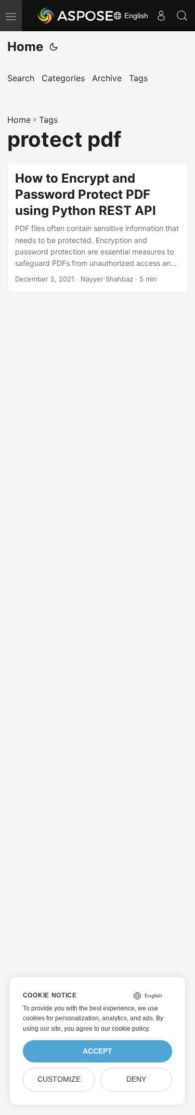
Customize (59, 1079)
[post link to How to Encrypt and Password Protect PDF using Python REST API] (97, 227)
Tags (48, 119)
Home (25, 46)
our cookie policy (124, 1028)
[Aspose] (76, 15)
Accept (97, 1051)
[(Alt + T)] (53, 46)
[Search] (182, 15)
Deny (136, 1079)
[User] (161, 15)
